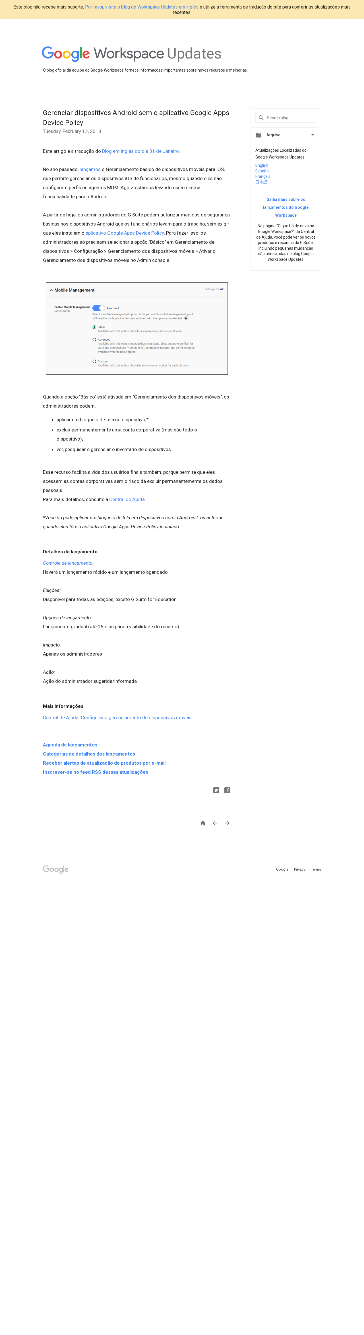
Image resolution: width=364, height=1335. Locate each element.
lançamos (90, 169)
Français (262, 176)
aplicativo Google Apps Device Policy (125, 233)
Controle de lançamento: (68, 563)
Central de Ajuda (127, 499)
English (261, 165)
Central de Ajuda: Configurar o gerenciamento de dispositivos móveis (117, 717)
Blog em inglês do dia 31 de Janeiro (140, 151)
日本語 (261, 182)
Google (282, 869)
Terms (316, 869)
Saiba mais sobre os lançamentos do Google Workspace (286, 207)
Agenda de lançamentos (70, 745)
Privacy (300, 869)
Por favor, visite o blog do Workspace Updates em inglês (141, 7)
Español (262, 171)
